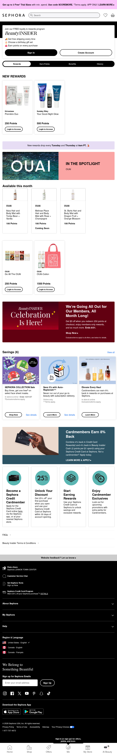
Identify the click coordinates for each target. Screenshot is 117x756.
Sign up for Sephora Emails (16, 676)
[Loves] (105, 15)
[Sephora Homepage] (13, 15)
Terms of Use (21, 727)
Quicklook (9, 95)
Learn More (52, 414)
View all (111, 352)
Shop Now (13, 414)
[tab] (17, 63)
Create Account (86, 52)
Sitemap (45, 727)
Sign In (31, 52)
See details (31, 414)
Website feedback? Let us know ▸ (58, 557)
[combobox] (64, 15)
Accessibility (35, 727)
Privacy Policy (8, 727)
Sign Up (47, 682)
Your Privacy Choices (60, 727)
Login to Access (14, 129)
